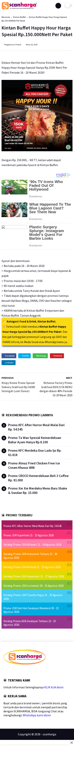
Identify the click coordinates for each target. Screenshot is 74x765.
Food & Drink (28, 321)
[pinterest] (20, 671)
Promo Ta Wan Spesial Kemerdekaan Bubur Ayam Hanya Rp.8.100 (34, 440)
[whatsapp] (15, 671)
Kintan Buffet (19, 17)
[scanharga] (19, 8)
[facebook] (4, 671)
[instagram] (25, 671)
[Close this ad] (71, 742)
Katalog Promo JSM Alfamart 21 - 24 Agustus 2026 (32, 544)
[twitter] (10, 671)
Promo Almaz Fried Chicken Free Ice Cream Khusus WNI (34, 465)
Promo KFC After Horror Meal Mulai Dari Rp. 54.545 (32, 526)
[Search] (58, 6)
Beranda (6, 17)
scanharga (49, 734)
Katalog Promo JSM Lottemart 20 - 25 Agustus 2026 (33, 585)
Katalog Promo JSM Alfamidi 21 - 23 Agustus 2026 (32, 567)
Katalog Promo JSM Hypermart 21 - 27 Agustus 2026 (33, 576)
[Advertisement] (37, 755)
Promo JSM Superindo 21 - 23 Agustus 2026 (28, 535)
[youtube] (30, 671)
